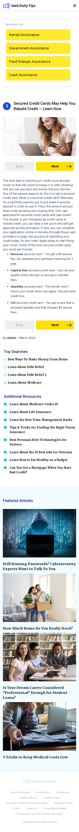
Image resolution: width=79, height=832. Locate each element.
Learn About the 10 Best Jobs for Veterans (41, 452)
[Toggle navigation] (74, 5)
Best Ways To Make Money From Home (38, 359)
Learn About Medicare (25, 382)
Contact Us (31, 808)
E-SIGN (16, 808)
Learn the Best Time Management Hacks (41, 420)
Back (19, 166)
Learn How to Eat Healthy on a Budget (38, 460)
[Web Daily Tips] (39, 781)
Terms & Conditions (20, 792)
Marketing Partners (63, 803)
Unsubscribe (62, 792)
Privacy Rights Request (55, 808)
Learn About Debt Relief (26, 367)
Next (55, 166)
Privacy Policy (43, 792)
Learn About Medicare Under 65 (34, 404)
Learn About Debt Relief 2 (27, 375)
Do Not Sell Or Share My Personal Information (39, 814)
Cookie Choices (52, 797)
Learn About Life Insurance (30, 412)
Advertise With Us (28, 797)
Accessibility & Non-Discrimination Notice (27, 803)
